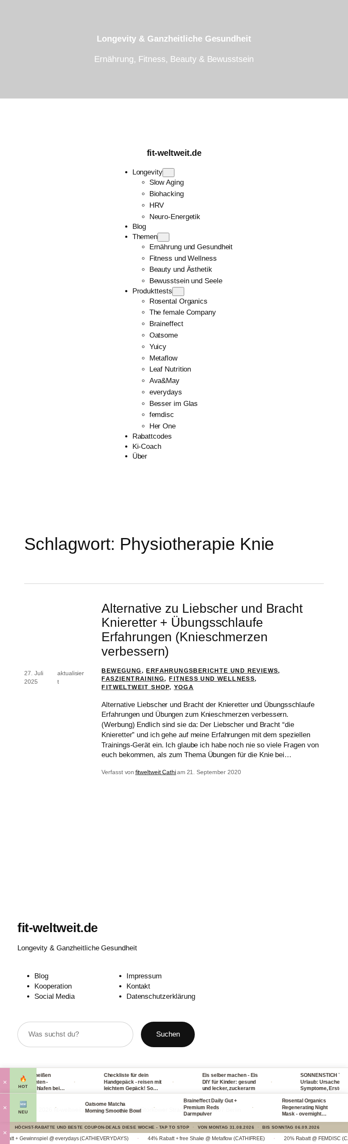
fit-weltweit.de (174, 153)
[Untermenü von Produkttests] (178, 291)
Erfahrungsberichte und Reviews (212, 670)
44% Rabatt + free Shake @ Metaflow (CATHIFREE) (185, 1138)
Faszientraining (132, 678)
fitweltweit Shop (135, 687)
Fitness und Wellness (212, 678)
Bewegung (121, 670)
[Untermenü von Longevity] (168, 172)
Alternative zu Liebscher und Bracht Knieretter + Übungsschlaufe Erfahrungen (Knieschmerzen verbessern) (202, 629)
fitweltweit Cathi (155, 772)
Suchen (168, 1034)
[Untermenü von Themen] (163, 237)
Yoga (184, 687)
